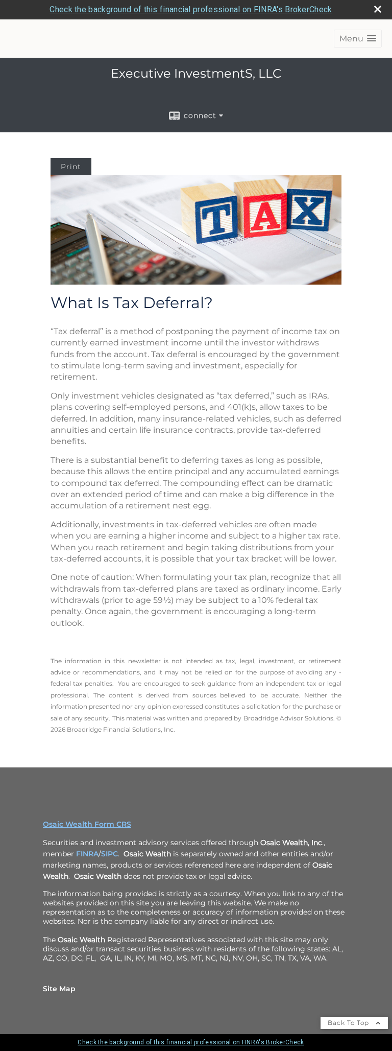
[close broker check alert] (378, 9)
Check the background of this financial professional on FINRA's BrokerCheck (191, 9)
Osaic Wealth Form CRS (87, 824)
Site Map (59, 988)
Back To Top (349, 1022)
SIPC (109, 853)
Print (71, 166)
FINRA (87, 853)
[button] (358, 39)
